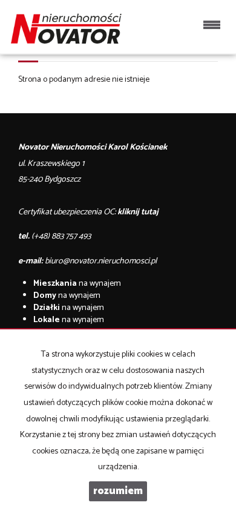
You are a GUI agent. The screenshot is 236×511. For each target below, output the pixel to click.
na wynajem (77, 284)
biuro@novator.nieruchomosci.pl (101, 261)
